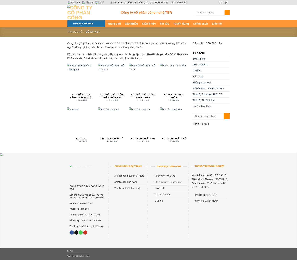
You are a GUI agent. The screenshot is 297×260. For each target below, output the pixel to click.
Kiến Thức (149, 23)
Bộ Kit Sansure (201, 64)
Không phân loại (202, 82)
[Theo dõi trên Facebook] (72, 232)
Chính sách (200, 23)
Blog (70, 251)
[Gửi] (227, 12)
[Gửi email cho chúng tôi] (76, 232)
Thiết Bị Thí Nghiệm (204, 100)
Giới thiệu (131, 23)
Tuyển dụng (181, 23)
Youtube (89, 2)
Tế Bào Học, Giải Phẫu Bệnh (208, 88)
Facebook (75, 2)
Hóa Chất (198, 76)
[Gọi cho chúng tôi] (81, 232)
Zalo (101, 2)
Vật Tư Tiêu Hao (202, 106)
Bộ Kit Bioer (199, 58)
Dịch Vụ (197, 70)
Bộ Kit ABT (199, 52)
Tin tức (164, 23)
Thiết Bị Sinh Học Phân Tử (207, 94)
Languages (222, 2)
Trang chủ (114, 23)
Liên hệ (217, 23)
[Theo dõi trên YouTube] (85, 232)
